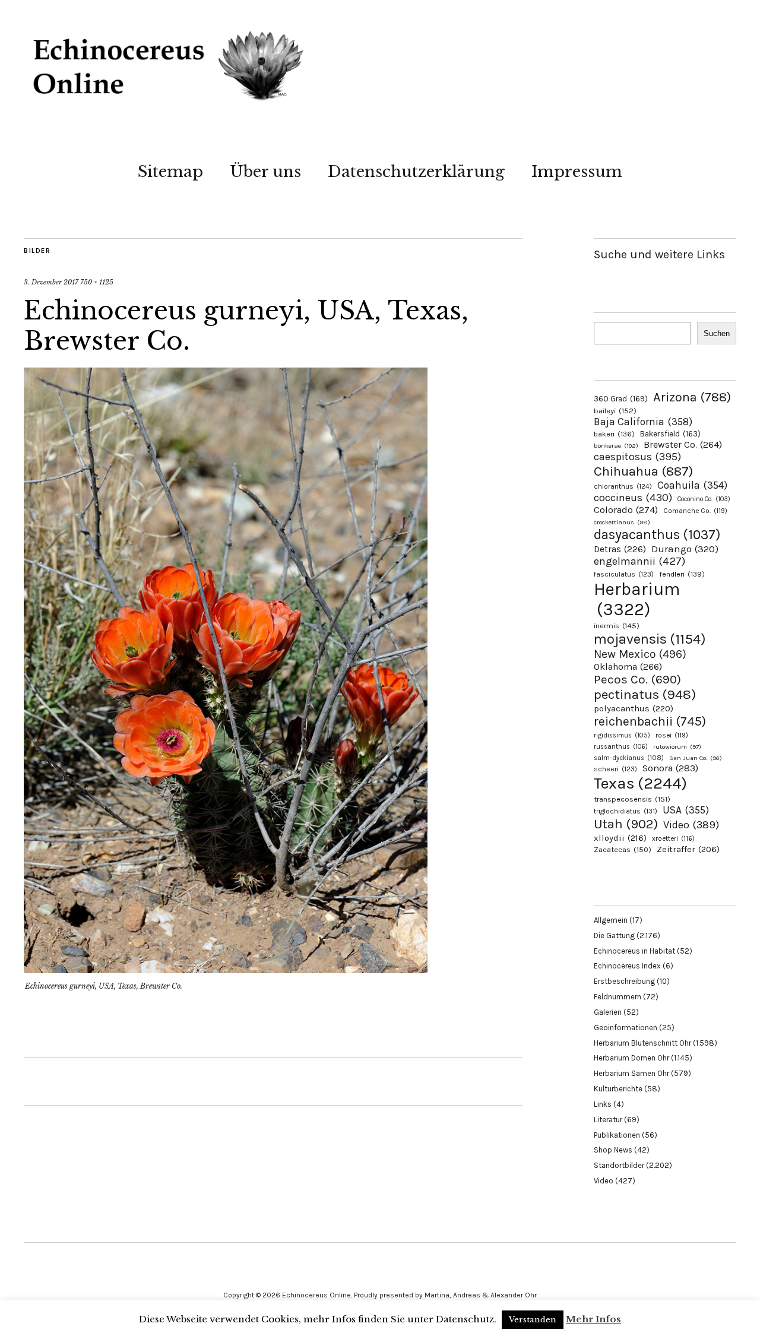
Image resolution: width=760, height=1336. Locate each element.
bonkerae (616, 445)
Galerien (608, 1012)
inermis (616, 625)
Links (603, 1104)
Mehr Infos (593, 1319)
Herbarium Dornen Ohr (631, 1057)
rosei (672, 735)
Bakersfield (670, 433)
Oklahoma (628, 666)
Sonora (670, 768)
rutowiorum (677, 747)
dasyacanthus (657, 535)
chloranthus (623, 486)
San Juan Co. (695, 758)
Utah (626, 824)
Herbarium (637, 599)
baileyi (615, 410)
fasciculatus (624, 574)
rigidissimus (622, 735)
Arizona (692, 397)
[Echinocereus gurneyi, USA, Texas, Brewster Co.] (226, 970)
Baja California (643, 422)
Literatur (608, 1119)
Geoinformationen (625, 1027)
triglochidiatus (625, 811)
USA (686, 810)
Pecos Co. (637, 679)
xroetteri (673, 838)
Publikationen (617, 1135)
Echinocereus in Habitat (634, 950)
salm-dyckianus (629, 758)
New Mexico (640, 654)
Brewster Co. (683, 444)
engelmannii (639, 561)
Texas (640, 783)
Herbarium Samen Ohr (631, 1073)
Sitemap (170, 171)
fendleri (682, 573)
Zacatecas (622, 849)
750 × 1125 (96, 282)
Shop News (613, 1149)
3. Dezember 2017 (51, 282)
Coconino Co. (703, 499)
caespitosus (637, 456)
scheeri (615, 769)
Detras (620, 549)
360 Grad (621, 398)
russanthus (621, 747)
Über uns (265, 171)
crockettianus (622, 522)
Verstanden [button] (532, 1320)
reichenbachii (650, 721)
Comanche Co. (695, 510)
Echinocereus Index (627, 965)
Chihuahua (643, 471)
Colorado (626, 509)
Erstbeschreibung (624, 981)
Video (691, 825)
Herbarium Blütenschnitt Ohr (642, 1043)
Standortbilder (619, 1165)
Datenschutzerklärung (416, 171)
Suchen (717, 333)
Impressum (576, 171)
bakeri (614, 434)
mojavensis (650, 639)
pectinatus (645, 694)
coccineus (633, 497)
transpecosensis (632, 798)
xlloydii (620, 837)
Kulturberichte (618, 1088)
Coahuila (692, 485)
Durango (684, 549)
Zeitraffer (688, 849)
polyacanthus (633, 708)
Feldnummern (617, 996)
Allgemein (611, 920)
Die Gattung (614, 935)
